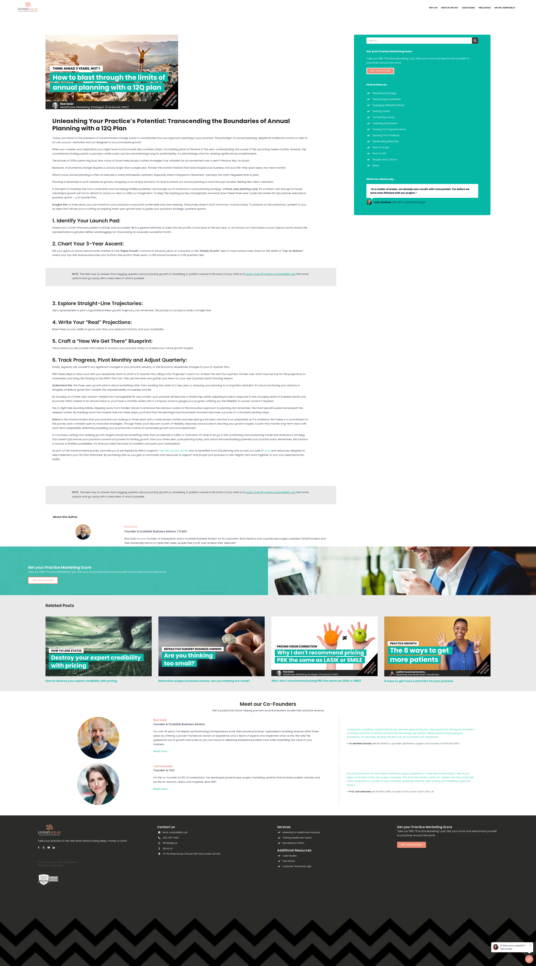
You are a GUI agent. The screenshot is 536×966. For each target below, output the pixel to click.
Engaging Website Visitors (388, 105)
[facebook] (39, 847)
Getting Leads (381, 111)
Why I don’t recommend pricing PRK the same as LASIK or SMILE (316, 681)
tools (267, 450)
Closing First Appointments (389, 129)
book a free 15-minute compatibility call (270, 274)
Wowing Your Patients (385, 135)
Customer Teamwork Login (297, 866)
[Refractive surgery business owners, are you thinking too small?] (211, 618)
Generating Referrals (385, 141)
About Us (168, 848)
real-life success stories (173, 450)
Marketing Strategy (384, 93)
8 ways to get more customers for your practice (418, 681)
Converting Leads (383, 117)
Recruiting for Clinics (293, 843)
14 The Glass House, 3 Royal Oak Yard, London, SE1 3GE (191, 853)
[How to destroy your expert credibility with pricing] (99, 618)
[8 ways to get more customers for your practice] (437, 618)
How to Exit (379, 153)
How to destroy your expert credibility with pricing (81, 681)
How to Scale (380, 147)
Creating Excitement (385, 123)
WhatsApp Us (170, 843)
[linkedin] (54, 847)
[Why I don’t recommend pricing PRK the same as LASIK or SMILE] (324, 618)
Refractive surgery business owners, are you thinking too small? (204, 681)
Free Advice (289, 861)
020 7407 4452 (171, 837)
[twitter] (44, 847)
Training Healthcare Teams (297, 837)
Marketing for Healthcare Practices (301, 832)
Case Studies (290, 855)
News (375, 165)
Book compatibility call (175, 832)
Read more (160, 751)
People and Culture (384, 159)
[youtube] (49, 847)
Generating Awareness (386, 99)
